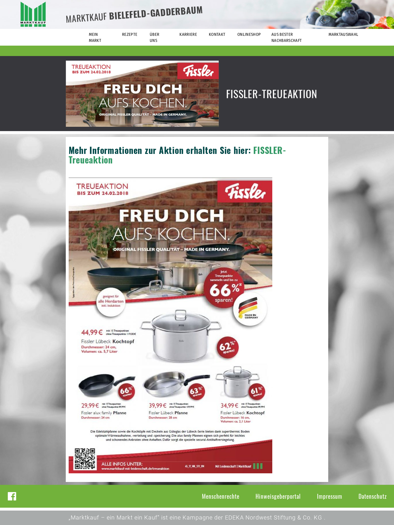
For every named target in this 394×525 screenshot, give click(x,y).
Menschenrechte (220, 496)
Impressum (329, 496)
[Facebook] (12, 496)
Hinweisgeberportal (278, 496)
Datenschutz (373, 496)
